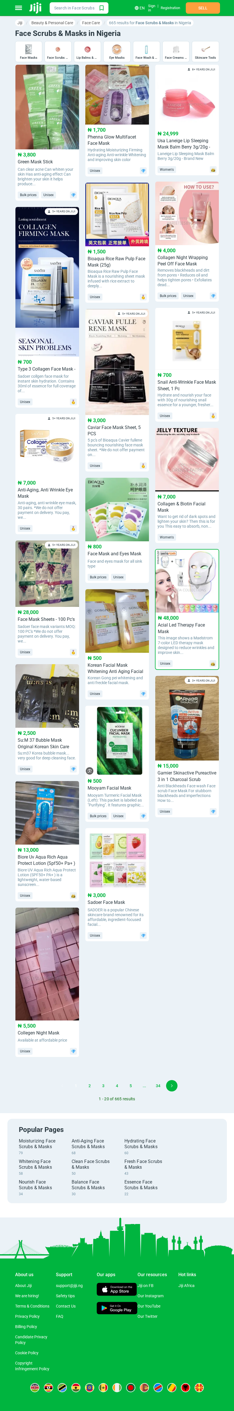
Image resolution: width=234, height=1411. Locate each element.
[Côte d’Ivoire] (117, 1387)
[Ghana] (75, 1387)
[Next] (171, 1085)
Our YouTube (149, 1306)
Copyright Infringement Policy (32, 1366)
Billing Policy (26, 1326)
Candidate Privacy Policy (31, 1340)
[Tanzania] (62, 1387)
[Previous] (62, 1085)
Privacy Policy (27, 1316)
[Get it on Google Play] (117, 1309)
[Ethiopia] (89, 1387)
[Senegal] (103, 1387)
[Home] (36, 8)
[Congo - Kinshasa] (158, 1387)
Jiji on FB (146, 1285)
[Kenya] (34, 1387)
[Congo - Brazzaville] (171, 1387)
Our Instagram (151, 1296)
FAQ (59, 1316)
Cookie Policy (27, 1353)
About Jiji (23, 1285)
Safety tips (65, 1296)
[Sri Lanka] (144, 1387)
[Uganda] (48, 1387)
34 (158, 1085)
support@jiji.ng (69, 1285)
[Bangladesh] (130, 1387)
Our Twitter (148, 1316)
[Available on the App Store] (117, 1290)
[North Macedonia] (199, 1387)
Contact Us (66, 1306)
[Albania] (185, 1387)
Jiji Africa (186, 1285)
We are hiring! (27, 1296)
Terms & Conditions (32, 1306)
